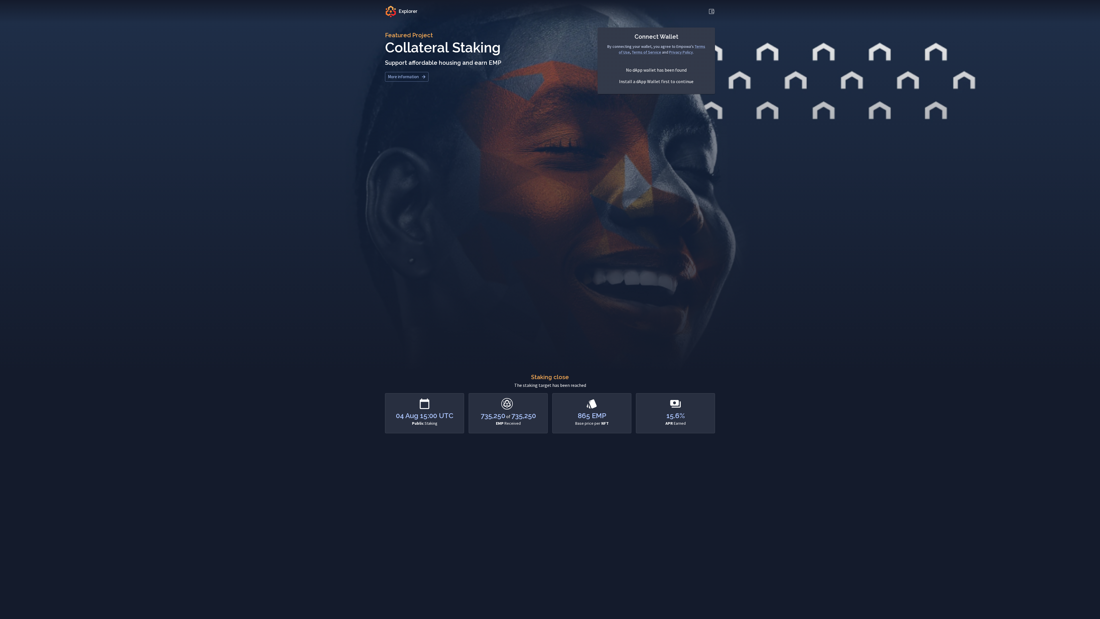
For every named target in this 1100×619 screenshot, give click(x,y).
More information (403, 76)
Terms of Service (646, 52)
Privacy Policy (681, 52)
